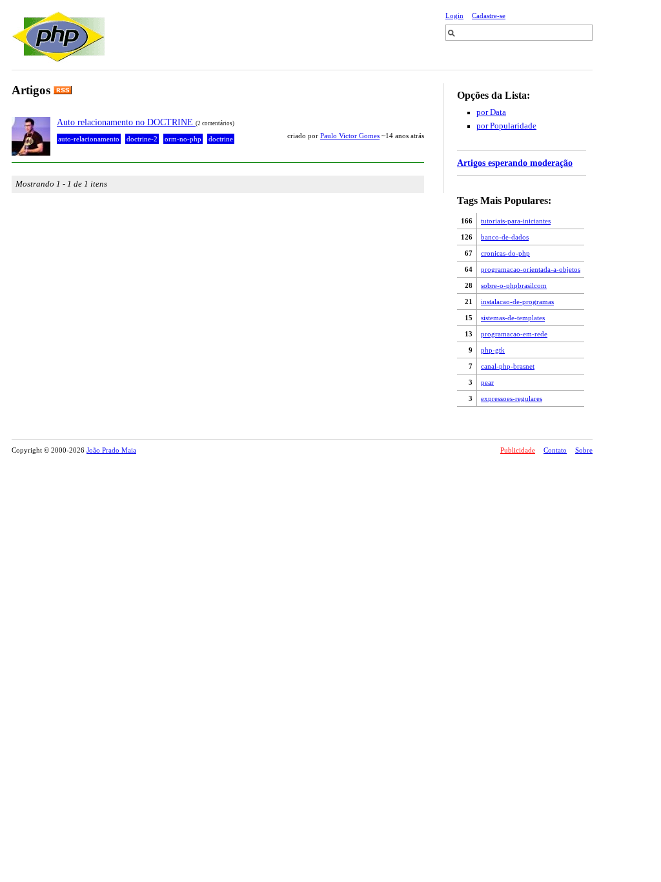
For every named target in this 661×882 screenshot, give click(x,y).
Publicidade (517, 450)
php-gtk (493, 350)
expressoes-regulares (511, 398)
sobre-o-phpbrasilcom (514, 285)
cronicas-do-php (505, 253)
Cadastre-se (488, 15)
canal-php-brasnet (507, 366)
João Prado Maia (111, 450)
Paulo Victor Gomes (350, 135)
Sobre (584, 450)
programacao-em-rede (514, 334)
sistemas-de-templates (513, 318)
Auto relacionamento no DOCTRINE (126, 122)
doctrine (220, 139)
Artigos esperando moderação (515, 163)
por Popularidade (506, 125)
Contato (555, 450)
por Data (491, 112)
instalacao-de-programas (517, 301)
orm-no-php (183, 139)
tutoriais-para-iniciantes (516, 221)
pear (487, 382)
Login (454, 15)
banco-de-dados (505, 237)
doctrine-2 (142, 139)
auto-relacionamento (88, 139)
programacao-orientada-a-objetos (530, 269)
